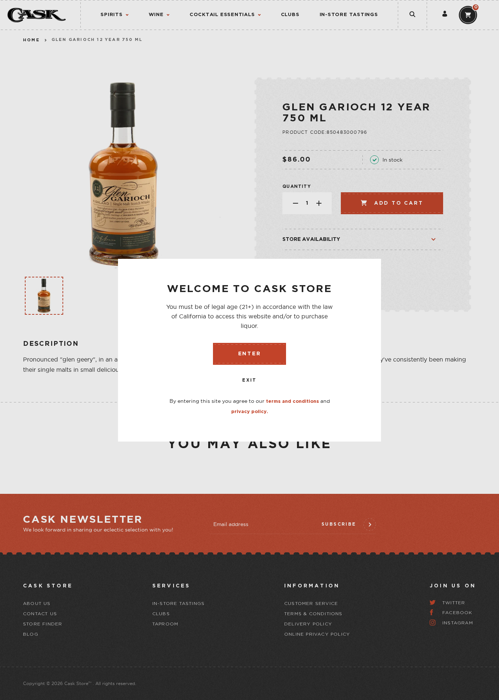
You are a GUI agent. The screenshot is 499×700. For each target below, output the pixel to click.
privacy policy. (249, 412)
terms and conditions (292, 402)
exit (249, 380)
